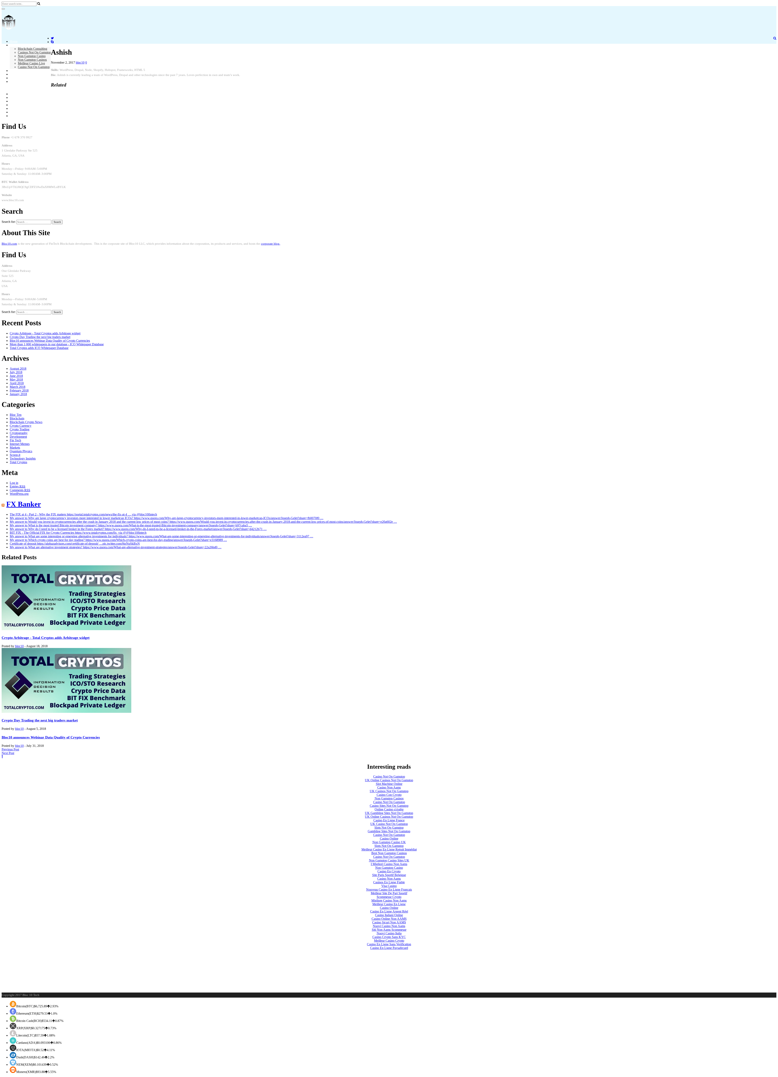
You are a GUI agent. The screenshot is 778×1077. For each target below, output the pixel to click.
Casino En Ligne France (389, 820)
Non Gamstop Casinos (32, 59)
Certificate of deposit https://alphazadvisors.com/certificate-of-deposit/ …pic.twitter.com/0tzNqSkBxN (75, 543)
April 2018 (17, 383)
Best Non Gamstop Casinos (389, 853)
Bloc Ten (15, 414)
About (14, 45)
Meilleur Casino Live (31, 63)
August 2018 (18, 368)
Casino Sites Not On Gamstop (389, 805)
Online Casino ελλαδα (389, 809)
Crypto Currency (20, 425)
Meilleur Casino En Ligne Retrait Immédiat (389, 849)
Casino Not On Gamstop (34, 67)
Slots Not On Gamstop (389, 827)
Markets (15, 447)
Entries (17, 486)
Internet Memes (20, 444)
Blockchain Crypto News (26, 422)
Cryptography (19, 433)
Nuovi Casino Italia (389, 933)
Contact (15, 78)
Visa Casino (389, 886)
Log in (14, 483)
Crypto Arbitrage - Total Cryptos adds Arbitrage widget (45, 333)
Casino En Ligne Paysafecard (389, 948)
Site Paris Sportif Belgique (389, 875)
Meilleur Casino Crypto (389, 940)
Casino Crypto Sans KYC (389, 937)
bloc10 (80, 62)
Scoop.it (15, 455)
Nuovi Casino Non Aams (389, 926)
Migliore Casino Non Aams (389, 900)
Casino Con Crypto (389, 794)
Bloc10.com (9, 243)
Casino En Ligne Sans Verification (389, 944)
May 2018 (16, 379)
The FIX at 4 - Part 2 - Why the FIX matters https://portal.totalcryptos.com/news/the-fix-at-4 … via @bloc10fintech (83, 514)
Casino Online (389, 838)
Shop (13, 81)
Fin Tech (15, 440)
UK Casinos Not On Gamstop (389, 791)
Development (18, 436)
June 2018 (16, 376)
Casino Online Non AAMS (389, 918)
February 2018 (19, 390)
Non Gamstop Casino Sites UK (389, 860)
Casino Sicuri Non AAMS (389, 922)
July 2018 (16, 372)
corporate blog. (270, 243)
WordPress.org (19, 493)
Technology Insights (23, 458)
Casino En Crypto (389, 871)
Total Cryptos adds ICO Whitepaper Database (39, 348)
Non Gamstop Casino (32, 56)
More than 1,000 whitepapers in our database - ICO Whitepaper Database (57, 344)
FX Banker (23, 504)
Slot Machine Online (389, 784)
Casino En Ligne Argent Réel (389, 911)
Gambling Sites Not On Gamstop (389, 831)
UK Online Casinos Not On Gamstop (389, 780)
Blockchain (17, 418)
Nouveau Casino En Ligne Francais (389, 889)
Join (12, 74)
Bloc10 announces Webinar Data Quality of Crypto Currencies (50, 340)
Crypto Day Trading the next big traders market (40, 337)
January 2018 (18, 394)
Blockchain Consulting (32, 48)
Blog (13, 70)
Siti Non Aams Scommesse (389, 929)
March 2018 (17, 387)
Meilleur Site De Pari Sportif (389, 893)
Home (14, 41)
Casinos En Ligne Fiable (389, 882)
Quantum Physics (21, 451)
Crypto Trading (19, 429)
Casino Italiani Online (389, 915)
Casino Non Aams (389, 787)
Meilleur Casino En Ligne (389, 904)
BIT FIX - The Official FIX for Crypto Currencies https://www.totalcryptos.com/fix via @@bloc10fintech (78, 532)
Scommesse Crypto (389, 897)
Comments (20, 490)
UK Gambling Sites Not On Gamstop (389, 813)
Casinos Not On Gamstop (34, 52)
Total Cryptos (18, 462)
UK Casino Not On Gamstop (389, 824)
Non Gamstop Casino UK (389, 842)
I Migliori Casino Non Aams (389, 864)
